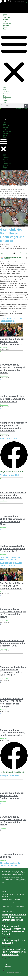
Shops (5, 27)
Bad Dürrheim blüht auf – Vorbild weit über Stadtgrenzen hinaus (13, 341)
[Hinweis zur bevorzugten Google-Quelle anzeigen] (26, 258)
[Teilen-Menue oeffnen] (14, 253)
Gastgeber (6, 25)
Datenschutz (8, 965)
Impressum (8, 966)
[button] (14, 58)
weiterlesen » (3, 501)
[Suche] (26, 106)
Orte (4, 21)
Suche (2, 104)
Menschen (6, 19)
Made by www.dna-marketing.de (14, 972)
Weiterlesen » (4, 347)
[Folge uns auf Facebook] (14, 468)
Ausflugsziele (7, 23)
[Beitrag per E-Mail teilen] (8, 253)
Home (5, 14)
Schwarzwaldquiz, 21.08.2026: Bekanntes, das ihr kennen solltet (12, 732)
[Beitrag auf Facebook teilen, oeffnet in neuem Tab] (20, 253)
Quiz (4, 29)
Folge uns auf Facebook (12, 471)
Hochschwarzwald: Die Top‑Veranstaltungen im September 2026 (12, 399)
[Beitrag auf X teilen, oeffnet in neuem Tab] (26, 253)
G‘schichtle (6, 17)
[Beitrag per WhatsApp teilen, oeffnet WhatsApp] (1, 253)
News (4, 16)
